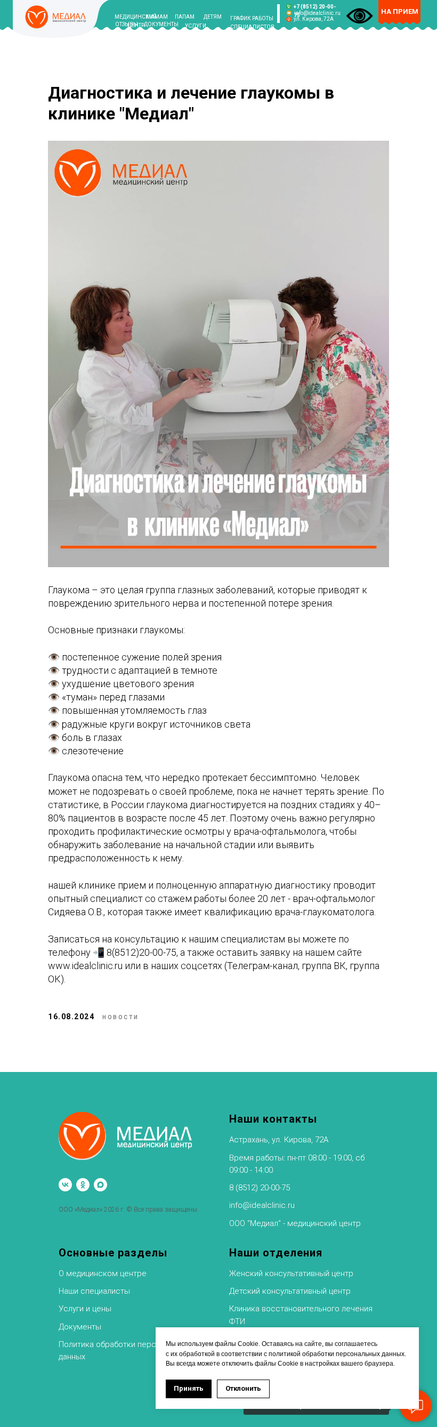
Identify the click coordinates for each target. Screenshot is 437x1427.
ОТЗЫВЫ (126, 24)
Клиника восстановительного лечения (301, 1308)
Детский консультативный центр (290, 1291)
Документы (80, 1327)
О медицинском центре (103, 1273)
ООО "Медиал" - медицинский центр (295, 1223)
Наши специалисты (94, 1291)
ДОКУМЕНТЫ (161, 24)
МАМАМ (157, 17)
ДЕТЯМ (213, 17)
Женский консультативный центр (291, 1273)
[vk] (65, 1184)
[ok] (83, 1184)
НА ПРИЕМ (399, 11)
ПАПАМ (185, 17)
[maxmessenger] (100, 1184)
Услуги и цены (85, 1308)
